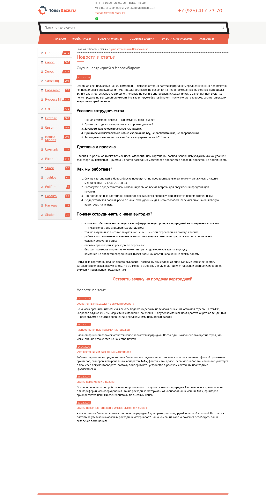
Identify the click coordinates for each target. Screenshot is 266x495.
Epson (49, 127)
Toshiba (50, 177)
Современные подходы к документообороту (105, 303)
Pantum (51, 196)
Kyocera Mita (54, 100)
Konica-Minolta (50, 138)
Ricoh (49, 159)
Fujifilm (50, 187)
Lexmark (51, 149)
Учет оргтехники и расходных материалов (104, 352)
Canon (50, 62)
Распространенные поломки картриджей (103, 329)
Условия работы (110, 38)
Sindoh (50, 215)
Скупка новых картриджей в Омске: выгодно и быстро (112, 408)
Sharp (49, 168)
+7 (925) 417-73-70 (200, 10)
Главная (60, 38)
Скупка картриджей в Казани (96, 381)
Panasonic (52, 90)
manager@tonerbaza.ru (110, 13)
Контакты (206, 38)
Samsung (52, 81)
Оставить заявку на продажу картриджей (152, 279)
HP (47, 53)
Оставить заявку (141, 38)
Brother (51, 118)
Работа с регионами (177, 38)
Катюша (51, 205)
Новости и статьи (97, 49)
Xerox (49, 72)
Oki (47, 109)
